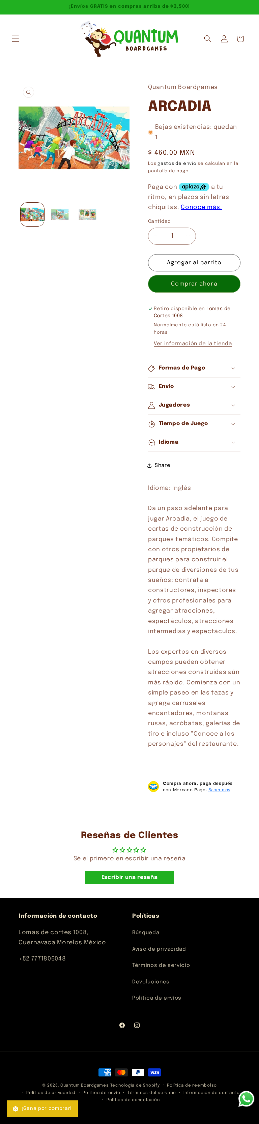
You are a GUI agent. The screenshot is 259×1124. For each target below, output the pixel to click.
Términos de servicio (161, 965)
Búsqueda (145, 933)
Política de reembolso (192, 1085)
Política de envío (101, 1093)
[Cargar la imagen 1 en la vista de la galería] (33, 215)
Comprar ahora (194, 284)
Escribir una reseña (130, 877)
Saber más (219, 789)
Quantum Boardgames (84, 1085)
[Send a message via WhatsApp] (246, 1099)
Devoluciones (151, 982)
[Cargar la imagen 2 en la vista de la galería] (60, 215)
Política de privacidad (51, 1093)
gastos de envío (177, 163)
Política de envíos (156, 998)
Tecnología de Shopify (135, 1085)
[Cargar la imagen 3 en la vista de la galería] (87, 215)
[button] (15, 39)
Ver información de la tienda (193, 344)
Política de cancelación (133, 1100)
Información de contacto (211, 1093)
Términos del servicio (151, 1093)
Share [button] (162, 465)
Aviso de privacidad (159, 949)
